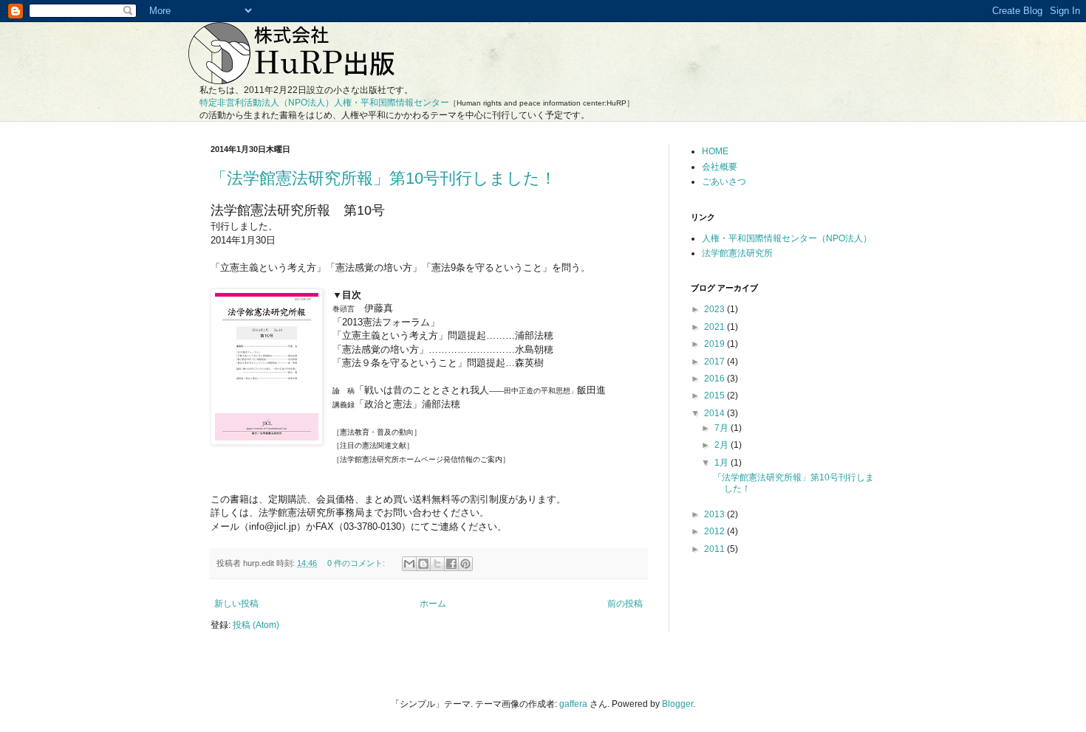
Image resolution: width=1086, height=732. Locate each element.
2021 (715, 327)
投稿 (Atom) (256, 625)
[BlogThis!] (423, 563)
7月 (722, 428)
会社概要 (719, 167)
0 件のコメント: (357, 563)
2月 (722, 445)
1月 (722, 463)
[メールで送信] (409, 563)
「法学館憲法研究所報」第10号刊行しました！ (383, 178)
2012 (715, 531)
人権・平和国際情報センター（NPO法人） (787, 238)
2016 (715, 378)
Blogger (677, 704)
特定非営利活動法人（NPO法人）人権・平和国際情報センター (324, 102)
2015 (715, 395)
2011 (715, 549)
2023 (715, 309)
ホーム (433, 603)
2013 (715, 514)
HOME (715, 151)
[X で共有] (437, 563)
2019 (715, 344)
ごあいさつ (724, 181)
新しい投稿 (236, 603)
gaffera (573, 704)
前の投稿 (625, 603)
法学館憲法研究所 (737, 253)
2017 (715, 361)
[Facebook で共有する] (451, 563)
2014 (715, 413)
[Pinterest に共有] (465, 563)
